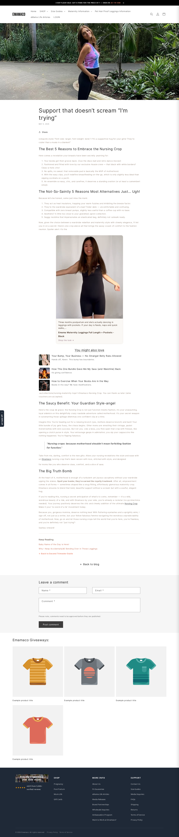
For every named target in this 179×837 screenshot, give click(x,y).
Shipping (134, 804)
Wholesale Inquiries (100, 809)
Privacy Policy (137, 820)
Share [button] (45, 132)
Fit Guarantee (98, 789)
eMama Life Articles (100, 794)
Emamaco (46, 459)
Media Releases (99, 799)
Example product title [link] (23, 700)
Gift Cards (58, 799)
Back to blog (91, 564)
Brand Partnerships (100, 804)
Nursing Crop (131, 503)
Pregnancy (58, 784)
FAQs (133, 799)
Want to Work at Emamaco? (104, 820)
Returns (134, 809)
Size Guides (136, 789)
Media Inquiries (137, 794)
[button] (43, 11)
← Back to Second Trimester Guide (56, 553)
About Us (96, 784)
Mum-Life (58, 794)
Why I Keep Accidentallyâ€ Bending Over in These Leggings (68, 548)
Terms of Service (138, 815)
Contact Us (135, 784)
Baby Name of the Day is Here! (54, 544)
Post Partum (59, 789)
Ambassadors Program (102, 815)
